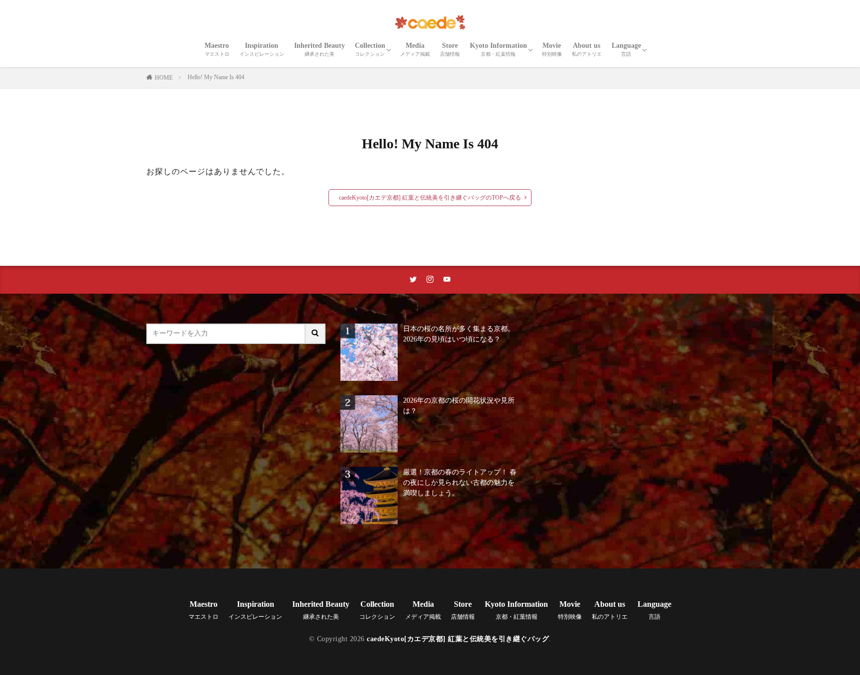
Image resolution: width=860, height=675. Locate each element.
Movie (552, 49)
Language (626, 49)
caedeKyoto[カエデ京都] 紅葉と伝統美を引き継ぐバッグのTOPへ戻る (430, 197)
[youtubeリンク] (446, 280)
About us (587, 49)
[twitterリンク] (413, 280)
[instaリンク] (430, 280)
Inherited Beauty (319, 49)
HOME (164, 77)
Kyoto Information (498, 49)
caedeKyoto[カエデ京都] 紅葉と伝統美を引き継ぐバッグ (458, 639)
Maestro (217, 49)
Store (450, 49)
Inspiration (261, 49)
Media (415, 49)
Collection (370, 49)
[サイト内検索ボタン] (315, 334)
